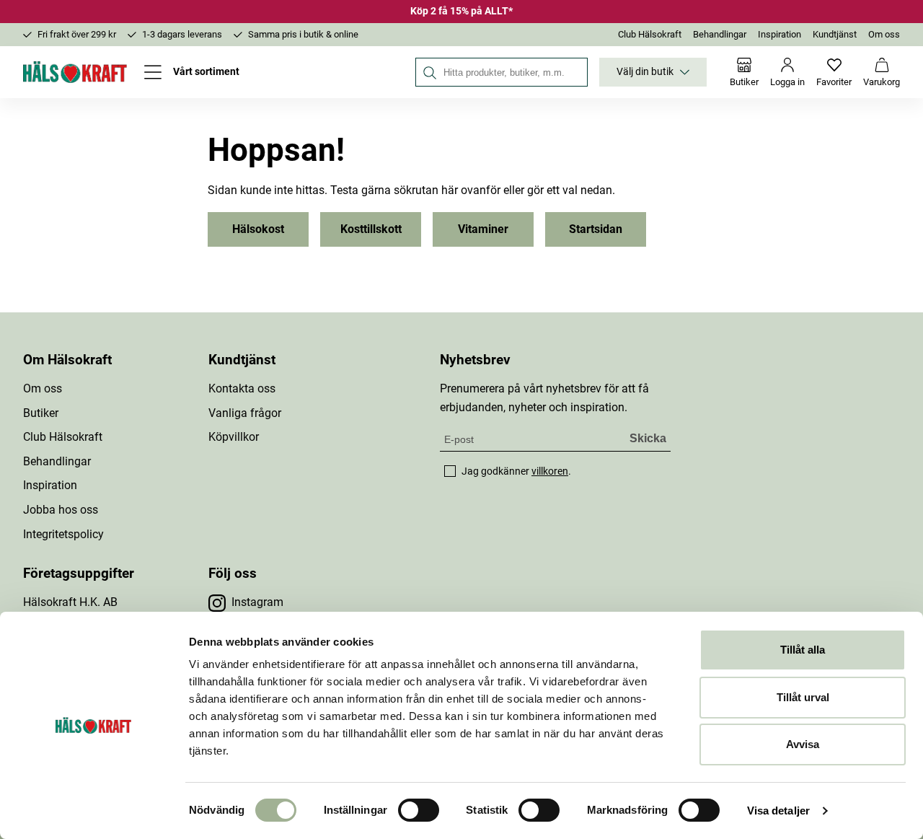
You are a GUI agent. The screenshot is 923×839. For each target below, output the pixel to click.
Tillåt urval (803, 697)
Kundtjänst (835, 34)
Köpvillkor (233, 437)
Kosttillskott (371, 229)
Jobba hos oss (60, 510)
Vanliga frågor (244, 413)
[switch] (418, 810)
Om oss (884, 34)
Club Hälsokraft (649, 34)
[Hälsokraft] (75, 72)
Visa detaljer (778, 810)
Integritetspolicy (63, 534)
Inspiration (779, 34)
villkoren (549, 471)
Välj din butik (645, 72)
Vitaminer (483, 229)
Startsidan (595, 229)
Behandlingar (719, 34)
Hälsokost (258, 229)
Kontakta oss (241, 388)
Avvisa (802, 744)
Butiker (40, 413)
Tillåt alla (802, 649)
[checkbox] (450, 471)
